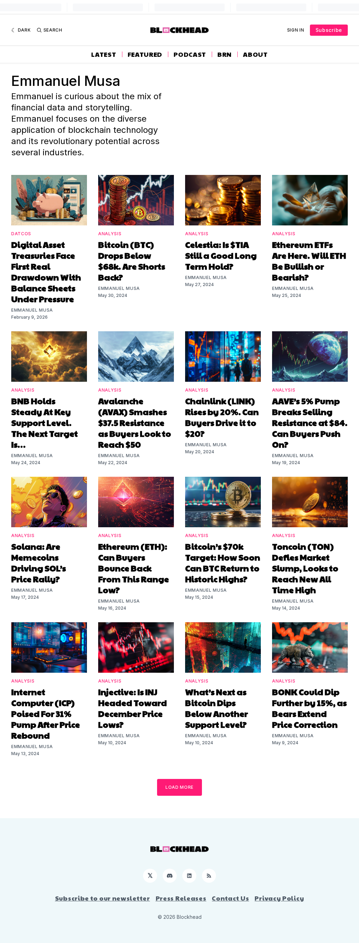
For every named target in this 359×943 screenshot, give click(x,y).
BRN (224, 54)
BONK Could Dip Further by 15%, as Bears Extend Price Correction (309, 708)
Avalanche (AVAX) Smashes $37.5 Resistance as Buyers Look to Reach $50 (134, 422)
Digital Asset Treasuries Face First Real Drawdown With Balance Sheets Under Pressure (46, 271)
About (255, 54)
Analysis (110, 233)
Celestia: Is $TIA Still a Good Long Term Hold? (221, 255)
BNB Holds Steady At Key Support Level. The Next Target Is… (44, 422)
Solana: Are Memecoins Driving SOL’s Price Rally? (38, 562)
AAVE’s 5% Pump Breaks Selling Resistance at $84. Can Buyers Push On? (309, 422)
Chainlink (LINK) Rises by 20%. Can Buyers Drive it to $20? (222, 417)
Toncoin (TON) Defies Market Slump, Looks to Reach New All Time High (305, 568)
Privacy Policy (279, 898)
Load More (179, 787)
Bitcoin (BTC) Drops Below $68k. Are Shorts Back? (131, 260)
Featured (145, 54)
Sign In (295, 30)
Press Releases (181, 898)
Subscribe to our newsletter (102, 898)
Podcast (190, 54)
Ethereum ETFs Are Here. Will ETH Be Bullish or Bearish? (309, 260)
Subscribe (329, 30)
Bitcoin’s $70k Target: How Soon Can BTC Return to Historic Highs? (222, 562)
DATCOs (21, 233)
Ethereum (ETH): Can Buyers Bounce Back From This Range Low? (133, 568)
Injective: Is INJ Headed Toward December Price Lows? (132, 708)
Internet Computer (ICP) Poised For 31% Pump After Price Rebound (45, 713)
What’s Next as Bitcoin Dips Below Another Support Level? (216, 708)
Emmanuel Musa (32, 310)
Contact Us (230, 898)
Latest (103, 54)
